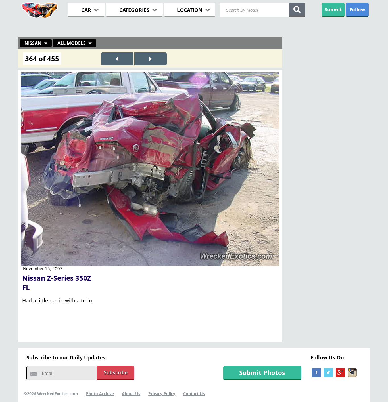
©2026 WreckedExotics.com (51, 393)
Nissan (32, 43)
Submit (333, 9)
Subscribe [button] (116, 372)
